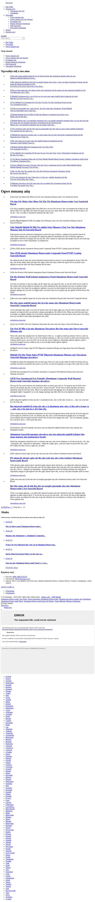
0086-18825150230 (20, 577)
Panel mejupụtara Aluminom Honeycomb (43, 599)
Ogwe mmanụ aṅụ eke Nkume (21, 19)
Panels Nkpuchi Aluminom (20, 24)
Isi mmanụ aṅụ (15, 22)
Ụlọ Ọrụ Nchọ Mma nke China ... (22, 179)
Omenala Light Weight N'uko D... (22, 143)
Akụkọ (8, 30)
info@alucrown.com (22, 579)
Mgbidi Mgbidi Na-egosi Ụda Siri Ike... (24, 167)
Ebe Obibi (9, 7)
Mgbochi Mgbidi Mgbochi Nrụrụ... (23, 78)
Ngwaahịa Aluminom (18, 28)
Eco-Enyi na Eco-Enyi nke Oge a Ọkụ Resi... (27, 86)
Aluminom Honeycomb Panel (12, 601)
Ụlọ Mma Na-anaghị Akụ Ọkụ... (22, 185)
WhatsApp (8, 607)
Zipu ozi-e (4, 605)
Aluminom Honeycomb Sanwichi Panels (39, 601)
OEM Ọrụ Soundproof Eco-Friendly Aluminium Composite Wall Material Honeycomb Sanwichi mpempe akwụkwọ (45, 379)
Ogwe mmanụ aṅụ (17, 17)
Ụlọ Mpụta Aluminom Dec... (20, 161)
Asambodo (14, 13)
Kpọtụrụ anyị (10, 32)
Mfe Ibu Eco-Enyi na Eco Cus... (22, 98)
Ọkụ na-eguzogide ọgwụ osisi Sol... (23, 111)
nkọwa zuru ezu (19, 217)
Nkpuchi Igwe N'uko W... (19, 137)
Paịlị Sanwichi (15, 26)
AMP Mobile (56, 597)
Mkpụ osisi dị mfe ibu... (19, 117)
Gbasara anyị (10, 9)
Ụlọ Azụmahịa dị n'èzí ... (19, 105)
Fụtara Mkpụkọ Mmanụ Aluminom (67, 601)
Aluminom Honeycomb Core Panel (14, 599)
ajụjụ (12, 217)
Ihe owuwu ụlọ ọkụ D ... (19, 173)
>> (12, 507)
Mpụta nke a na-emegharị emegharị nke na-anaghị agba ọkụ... (32, 125)
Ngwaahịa (9, 15)
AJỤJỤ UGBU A (7, 587)
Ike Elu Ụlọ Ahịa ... (17, 155)
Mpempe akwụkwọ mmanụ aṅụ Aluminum (75, 599)
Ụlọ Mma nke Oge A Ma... (20, 92)
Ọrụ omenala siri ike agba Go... (21, 131)
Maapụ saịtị (45, 597)
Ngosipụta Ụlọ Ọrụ (17, 11)
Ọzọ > (8, 507)
